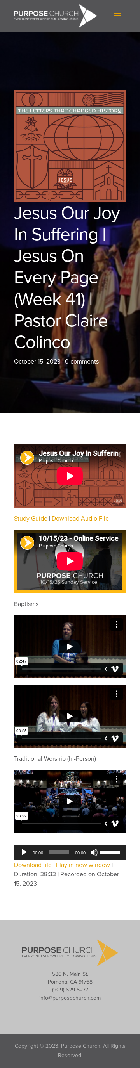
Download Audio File (80, 518)
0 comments (82, 362)
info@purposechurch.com (70, 998)
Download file (33, 865)
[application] (70, 852)
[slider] (111, 852)
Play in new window (83, 865)
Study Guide (30, 518)
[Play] (24, 852)
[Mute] (94, 852)
